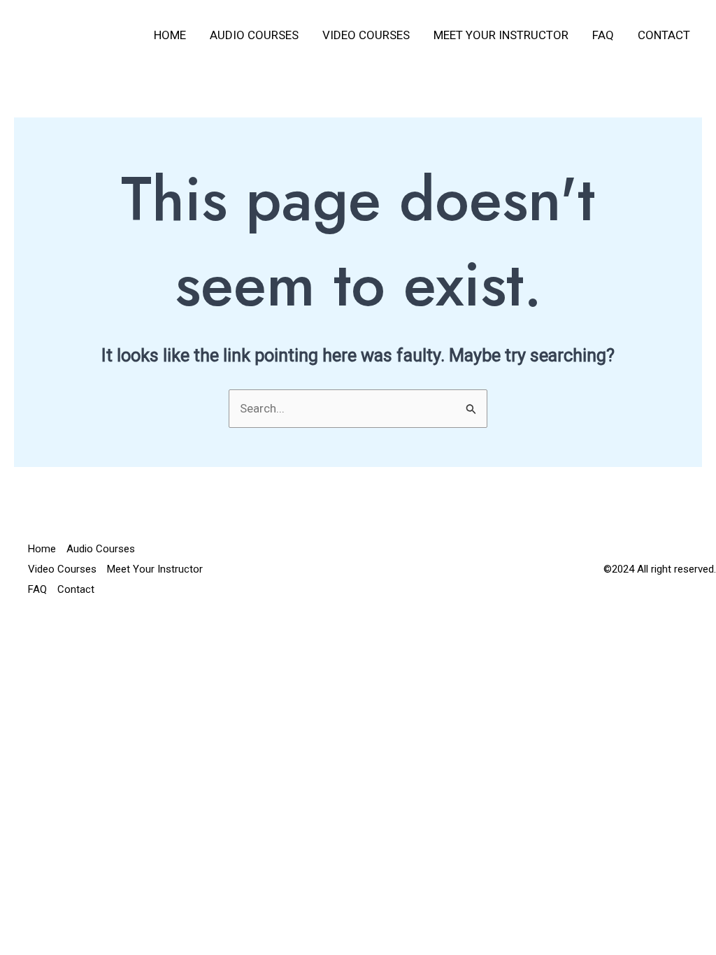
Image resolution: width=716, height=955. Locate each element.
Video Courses (366, 35)
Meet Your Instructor (501, 35)
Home (170, 35)
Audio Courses (254, 35)
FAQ (603, 35)
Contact (664, 35)
